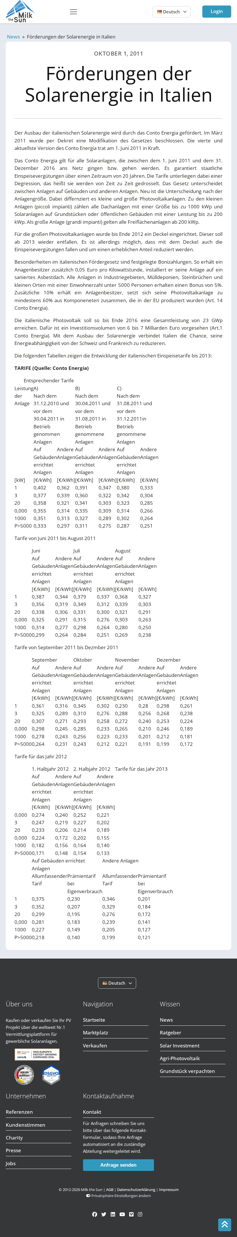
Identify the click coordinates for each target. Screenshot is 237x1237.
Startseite (94, 1019)
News (13, 36)
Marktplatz (95, 1032)
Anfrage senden (118, 1165)
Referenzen (19, 1111)
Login (217, 11)
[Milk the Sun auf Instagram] (140, 1214)
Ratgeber (170, 1032)
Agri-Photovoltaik (180, 1058)
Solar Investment (179, 1045)
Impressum (169, 1189)
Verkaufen (95, 1045)
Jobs (11, 1163)
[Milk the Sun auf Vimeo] (131, 1214)
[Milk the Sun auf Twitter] (103, 1214)
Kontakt (92, 1111)
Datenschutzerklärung (136, 1189)
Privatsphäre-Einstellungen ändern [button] (121, 1195)
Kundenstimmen (25, 1125)
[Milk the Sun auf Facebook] (94, 1214)
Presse (13, 1150)
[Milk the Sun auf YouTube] (122, 1214)
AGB (109, 1189)
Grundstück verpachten (187, 1071)
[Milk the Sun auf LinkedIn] (113, 1214)
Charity (14, 1137)
